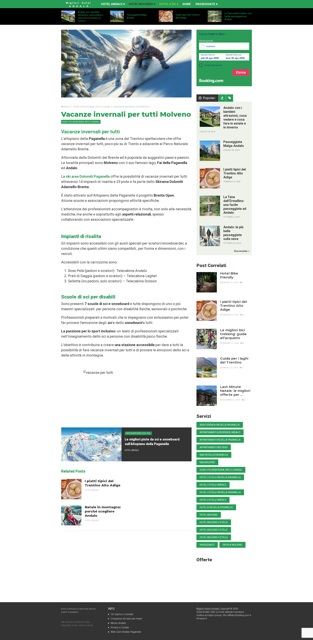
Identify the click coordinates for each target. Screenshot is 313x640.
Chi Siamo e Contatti (122, 614)
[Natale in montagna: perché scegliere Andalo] (71, 515)
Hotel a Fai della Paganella (216, 507)
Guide (186, 4)
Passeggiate (205, 4)
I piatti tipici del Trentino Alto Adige (102, 483)
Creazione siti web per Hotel (126, 618)
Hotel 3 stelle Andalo (213, 485)
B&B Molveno (207, 462)
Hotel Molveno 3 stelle (214, 529)
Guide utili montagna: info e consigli (92, 106)
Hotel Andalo (111, 4)
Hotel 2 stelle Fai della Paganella (220, 477)
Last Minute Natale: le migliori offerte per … (235, 391)
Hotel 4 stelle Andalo (213, 500)
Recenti (222, 98)
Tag (229, 98)
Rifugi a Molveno (232, 544)
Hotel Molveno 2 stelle (214, 522)
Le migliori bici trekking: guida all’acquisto (233, 334)
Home (67, 106)
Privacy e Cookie (120, 627)
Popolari (209, 98)
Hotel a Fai (167, 4)
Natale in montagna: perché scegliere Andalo (103, 511)
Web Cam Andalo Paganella (126, 631)
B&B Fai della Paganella (214, 455)
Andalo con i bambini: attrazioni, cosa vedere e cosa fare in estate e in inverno (235, 117)
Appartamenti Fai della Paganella (220, 440)
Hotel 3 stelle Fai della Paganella (220, 492)
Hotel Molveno (141, 4)
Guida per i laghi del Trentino (234, 360)
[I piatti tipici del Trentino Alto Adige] (71, 489)
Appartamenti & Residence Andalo (220, 432)
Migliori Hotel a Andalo (207, 608)
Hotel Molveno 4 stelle (214, 537)
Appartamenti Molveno (214, 447)
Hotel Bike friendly (229, 275)
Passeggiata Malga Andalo (233, 144)
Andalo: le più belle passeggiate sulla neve (233, 233)
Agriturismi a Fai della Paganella (220, 425)
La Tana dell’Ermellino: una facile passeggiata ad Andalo (238, 16)
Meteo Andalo (118, 623)
